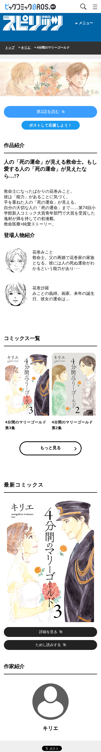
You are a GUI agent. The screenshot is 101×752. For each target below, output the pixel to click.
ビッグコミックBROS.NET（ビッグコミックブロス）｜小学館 (30, 7)
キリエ (26, 47)
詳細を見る (48, 632)
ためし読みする (48, 645)
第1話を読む (49, 111)
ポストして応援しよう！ (50, 125)
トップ (10, 47)
